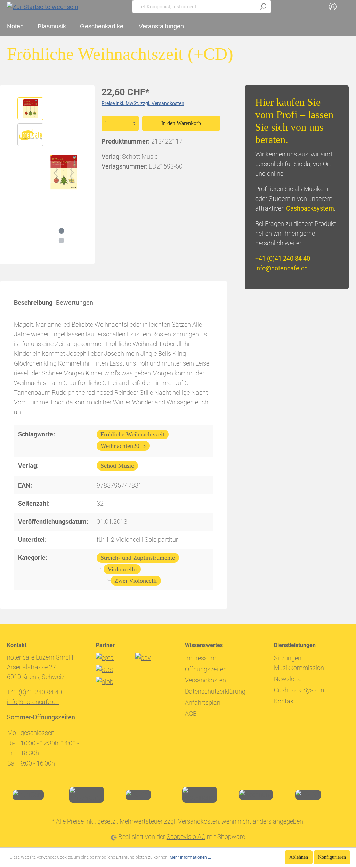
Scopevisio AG (186, 836)
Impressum (200, 658)
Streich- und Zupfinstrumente (137, 557)
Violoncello (122, 569)
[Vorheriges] (55, 172)
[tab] (33, 302)
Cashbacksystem (310, 208)
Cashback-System (299, 690)
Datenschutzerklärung (215, 691)
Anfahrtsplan (202, 702)
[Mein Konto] (333, 7)
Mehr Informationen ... (190, 857)
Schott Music (117, 465)
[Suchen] (263, 6)
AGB (191, 713)
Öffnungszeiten (206, 669)
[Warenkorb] (345, 7)
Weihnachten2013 (123, 445)
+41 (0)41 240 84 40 (282, 258)
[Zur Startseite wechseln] (42, 6)
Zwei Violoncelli (135, 580)
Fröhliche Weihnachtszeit (132, 434)
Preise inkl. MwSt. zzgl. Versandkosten (143, 103)
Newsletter (289, 678)
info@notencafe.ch (281, 268)
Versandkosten (205, 680)
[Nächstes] (72, 172)
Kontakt (285, 701)
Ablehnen (298, 857)
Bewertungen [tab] (74, 302)
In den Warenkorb (181, 123)
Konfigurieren (332, 857)
